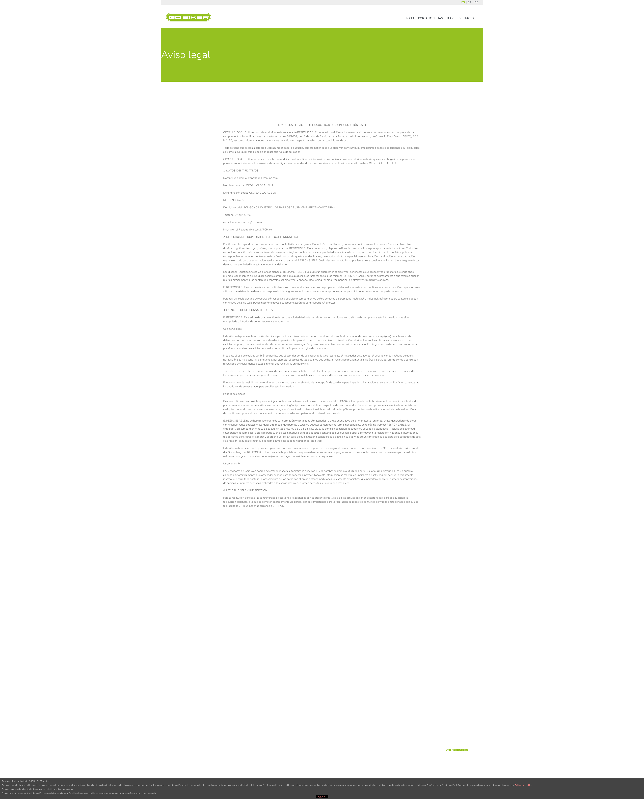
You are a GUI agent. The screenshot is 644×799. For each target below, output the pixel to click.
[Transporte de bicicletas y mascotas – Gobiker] (322, 650)
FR (469, 2)
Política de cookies (523, 785)
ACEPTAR (322, 797)
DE (476, 2)
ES (463, 2)
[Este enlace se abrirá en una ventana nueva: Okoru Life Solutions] (188, 752)
